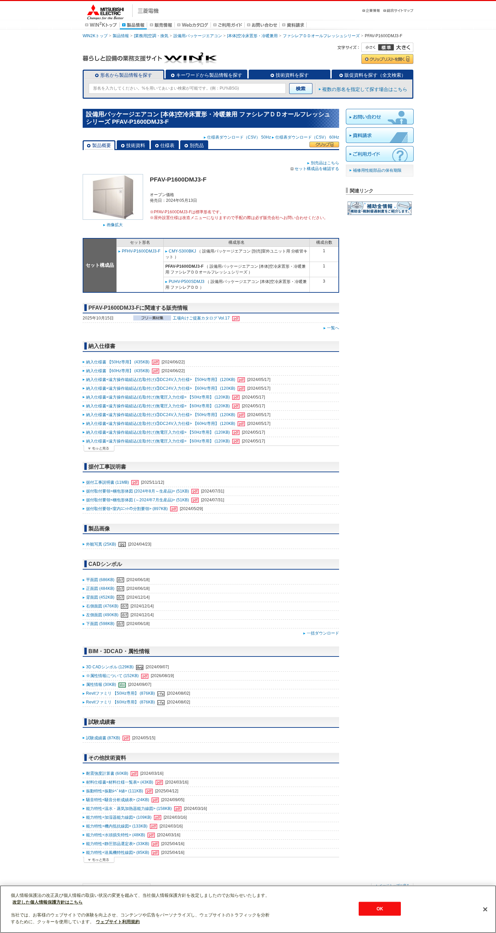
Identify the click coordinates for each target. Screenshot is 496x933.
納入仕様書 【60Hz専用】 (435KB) (118, 370)
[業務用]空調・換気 (151, 35)
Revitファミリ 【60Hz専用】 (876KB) (121, 702)
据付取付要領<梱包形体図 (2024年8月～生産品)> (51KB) (138, 491)
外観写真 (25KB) (101, 544)
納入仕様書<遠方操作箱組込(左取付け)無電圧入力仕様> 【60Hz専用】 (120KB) (158, 441)
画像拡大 (115, 224)
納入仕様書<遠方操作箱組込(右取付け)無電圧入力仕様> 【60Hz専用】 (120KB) (158, 406)
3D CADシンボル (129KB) (110, 667)
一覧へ (333, 328)
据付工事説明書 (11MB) (108, 482)
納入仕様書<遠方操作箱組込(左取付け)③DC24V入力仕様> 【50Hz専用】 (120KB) (161, 414)
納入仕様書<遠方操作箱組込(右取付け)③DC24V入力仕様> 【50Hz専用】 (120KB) (161, 379)
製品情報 (121, 35)
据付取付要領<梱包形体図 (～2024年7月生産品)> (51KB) (138, 500)
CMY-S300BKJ (182, 251)
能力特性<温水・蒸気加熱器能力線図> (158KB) (129, 808)
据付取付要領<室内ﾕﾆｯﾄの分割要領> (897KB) (127, 508)
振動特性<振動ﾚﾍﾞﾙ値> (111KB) (115, 791)
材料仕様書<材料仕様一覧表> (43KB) (120, 782)
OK (380, 908)
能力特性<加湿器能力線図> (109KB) (119, 817)
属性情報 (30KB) (101, 684)
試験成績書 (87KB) (103, 738)
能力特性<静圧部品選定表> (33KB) (118, 843)
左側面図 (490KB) (102, 615)
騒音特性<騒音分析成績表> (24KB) (118, 799)
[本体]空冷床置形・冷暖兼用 (252, 35)
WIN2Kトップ (95, 35)
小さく (373, 47)
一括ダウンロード (323, 633)
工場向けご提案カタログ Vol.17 (202, 318)
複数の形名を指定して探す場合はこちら (364, 89)
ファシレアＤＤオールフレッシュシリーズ (321, 35)
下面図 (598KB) (100, 623)
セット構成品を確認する (317, 168)
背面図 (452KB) (100, 597)
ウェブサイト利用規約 (118, 921)
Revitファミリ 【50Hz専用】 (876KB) (121, 693)
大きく (399, 47)
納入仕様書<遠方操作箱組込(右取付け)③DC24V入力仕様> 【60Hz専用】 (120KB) (161, 388)
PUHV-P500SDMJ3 (186, 281)
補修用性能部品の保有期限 (377, 170)
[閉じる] (485, 909)
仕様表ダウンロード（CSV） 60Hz (307, 137)
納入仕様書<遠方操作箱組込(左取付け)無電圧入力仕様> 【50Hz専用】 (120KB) (158, 432)
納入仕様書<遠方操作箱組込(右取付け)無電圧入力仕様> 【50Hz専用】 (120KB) (158, 397)
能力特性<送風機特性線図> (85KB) (118, 852)
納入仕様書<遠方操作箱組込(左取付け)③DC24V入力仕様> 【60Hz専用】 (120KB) (161, 423)
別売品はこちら (325, 163)
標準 (386, 47)
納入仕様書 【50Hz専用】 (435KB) (118, 362)
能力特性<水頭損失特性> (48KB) (116, 835)
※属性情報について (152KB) (113, 675)
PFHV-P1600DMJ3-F (141, 251)
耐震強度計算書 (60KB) (107, 773)
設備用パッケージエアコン (197, 35)
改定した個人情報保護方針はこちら (47, 902)
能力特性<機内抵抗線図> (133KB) (117, 826)
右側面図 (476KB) (102, 606)
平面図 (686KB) (100, 579)
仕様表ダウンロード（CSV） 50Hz (239, 137)
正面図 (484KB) (100, 588)
